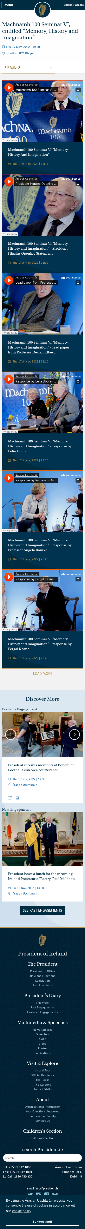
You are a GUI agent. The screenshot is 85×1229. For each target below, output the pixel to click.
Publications (42, 1053)
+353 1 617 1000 (20, 1167)
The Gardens (42, 1084)
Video (42, 1043)
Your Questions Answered (42, 1111)
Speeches (42, 1034)
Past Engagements (43, 1007)
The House (43, 1080)
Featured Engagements (42, 1012)
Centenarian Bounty (43, 1116)
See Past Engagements (42, 910)
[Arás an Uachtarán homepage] (42, 940)
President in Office (42, 971)
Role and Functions (42, 976)
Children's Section (42, 1138)
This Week (42, 1002)
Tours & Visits (43, 1089)
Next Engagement (16, 809)
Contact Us (42, 1121)
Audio (42, 1039)
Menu (9, 5)
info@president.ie (46, 1188)
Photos (42, 1048)
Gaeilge (79, 5)
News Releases (42, 1029)
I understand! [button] (42, 1221)
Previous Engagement (19, 709)
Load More (42, 673)
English (68, 5)
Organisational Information (42, 1107)
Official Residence (42, 1075)
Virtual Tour (43, 1070)
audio (12, 67)
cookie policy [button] (21, 1211)
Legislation (42, 980)
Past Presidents (42, 985)
